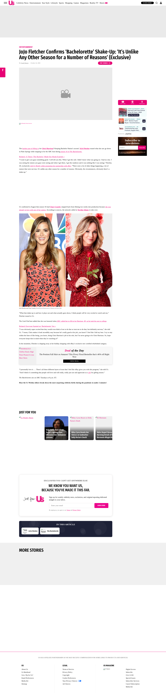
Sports (61, 3)
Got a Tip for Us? (27, 675)
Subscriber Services (132, 681)
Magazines (84, 3)
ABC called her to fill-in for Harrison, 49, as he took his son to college (81, 321)
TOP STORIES (104, 63)
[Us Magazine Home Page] (11, 3)
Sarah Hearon (24, 63)
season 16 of (71, 152)
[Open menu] (5, 3)
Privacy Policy (77, 510)
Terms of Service (68, 669)
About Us (25, 669)
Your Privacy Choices (70, 681)
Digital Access (131, 669)
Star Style (46, 3)
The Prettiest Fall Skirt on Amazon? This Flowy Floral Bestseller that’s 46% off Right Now (74, 355)
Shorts (102, 3)
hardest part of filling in (30, 148)
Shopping (68, 3)
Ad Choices (66, 684)
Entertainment (35, 3)
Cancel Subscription (133, 684)
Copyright (66, 675)
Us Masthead (26, 672)
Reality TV (94, 3)
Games (76, 3)
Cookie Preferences (69, 678)
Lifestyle (54, 3)
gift (89, 372)
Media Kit (25, 681)
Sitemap (24, 684)
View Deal (74, 361)
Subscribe (147, 3)
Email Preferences (28, 678)
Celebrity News (22, 3)
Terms (68, 510)
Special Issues (130, 678)
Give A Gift (130, 675)
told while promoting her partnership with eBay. (50, 166)
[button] (156, 3)
